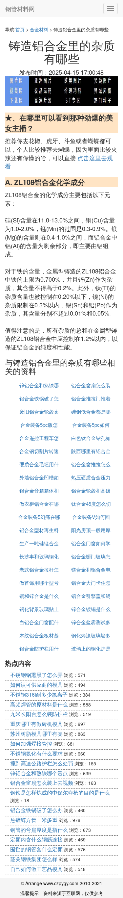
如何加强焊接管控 (31, 743)
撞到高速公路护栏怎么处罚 (41, 763)
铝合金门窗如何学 (91, 543)
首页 (20, 29)
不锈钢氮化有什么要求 (36, 753)
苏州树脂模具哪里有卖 (36, 733)
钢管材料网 (20, 8)
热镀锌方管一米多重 (33, 820)
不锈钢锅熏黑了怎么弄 (36, 675)
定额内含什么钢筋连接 (36, 839)
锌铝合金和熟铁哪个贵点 (39, 773)
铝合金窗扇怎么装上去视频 (41, 782)
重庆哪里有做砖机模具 (36, 724)
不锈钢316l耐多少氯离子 (39, 694)
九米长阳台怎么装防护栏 (39, 714)
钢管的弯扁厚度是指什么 (39, 830)
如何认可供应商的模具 (36, 684)
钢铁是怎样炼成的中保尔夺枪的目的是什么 (60, 792)
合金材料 (39, 29)
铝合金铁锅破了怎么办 (36, 810)
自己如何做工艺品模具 (36, 869)
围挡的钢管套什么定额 (36, 849)
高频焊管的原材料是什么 (39, 704)
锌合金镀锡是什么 (91, 608)
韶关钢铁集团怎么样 (33, 859)
